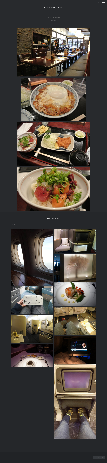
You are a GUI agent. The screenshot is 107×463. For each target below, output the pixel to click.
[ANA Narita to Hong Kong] (75, 321)
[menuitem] (13, 224)
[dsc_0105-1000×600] (53, 167)
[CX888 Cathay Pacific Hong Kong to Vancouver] (32, 355)
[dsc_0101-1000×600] (53, 123)
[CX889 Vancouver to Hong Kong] (32, 257)
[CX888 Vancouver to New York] (75, 294)
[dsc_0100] (53, 78)
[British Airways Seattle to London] (32, 329)
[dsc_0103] (53, 28)
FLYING (13, 224)
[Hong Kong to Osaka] (75, 401)
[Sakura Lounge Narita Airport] (75, 268)
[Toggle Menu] (103, 2)
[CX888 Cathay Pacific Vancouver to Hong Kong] (32, 300)
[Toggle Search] (98, 2)
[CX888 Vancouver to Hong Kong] (75, 350)
